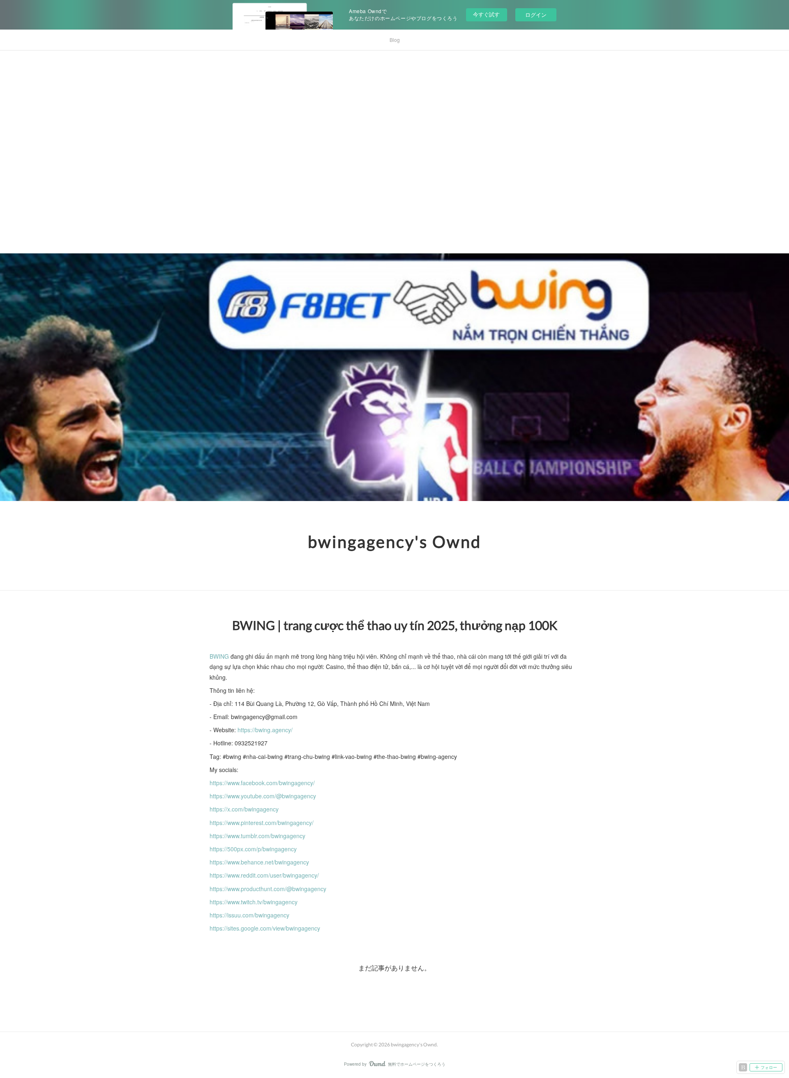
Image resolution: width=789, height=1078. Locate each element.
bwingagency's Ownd (394, 542)
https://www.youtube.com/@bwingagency (263, 796)
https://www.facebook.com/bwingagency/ (262, 783)
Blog (395, 39)
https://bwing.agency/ (265, 730)
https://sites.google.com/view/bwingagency (265, 928)
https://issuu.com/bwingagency (249, 915)
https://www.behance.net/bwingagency (259, 862)
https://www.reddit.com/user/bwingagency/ (264, 875)
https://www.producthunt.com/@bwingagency (268, 889)
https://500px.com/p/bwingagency (253, 849)
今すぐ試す (486, 14)
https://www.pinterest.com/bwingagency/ (262, 822)
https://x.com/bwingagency (244, 809)
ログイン (536, 14)
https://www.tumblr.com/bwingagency (257, 836)
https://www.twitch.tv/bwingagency (254, 902)
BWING (219, 656)
